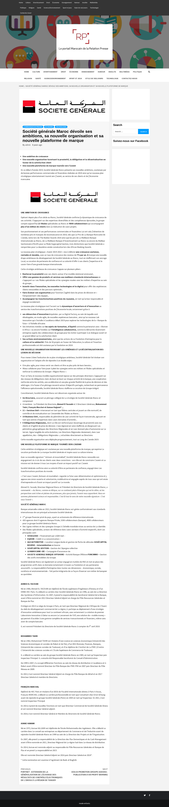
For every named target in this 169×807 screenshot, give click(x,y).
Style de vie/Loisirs (80, 8)
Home (21, 2)
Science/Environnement (52, 8)
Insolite (84, 2)
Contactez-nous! (25, 13)
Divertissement (38, 2)
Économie (55, 2)
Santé (39, 8)
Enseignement (67, 2)
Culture (28, 2)
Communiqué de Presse (33, 127)
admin (28, 145)
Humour (77, 2)
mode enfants (84, 803)
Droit (48, 2)
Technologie (94, 8)
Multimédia (93, 2)
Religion (31, 8)
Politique (23, 8)
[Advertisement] (131, 104)
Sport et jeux (67, 8)
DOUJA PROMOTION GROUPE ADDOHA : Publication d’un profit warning (90, 772)
